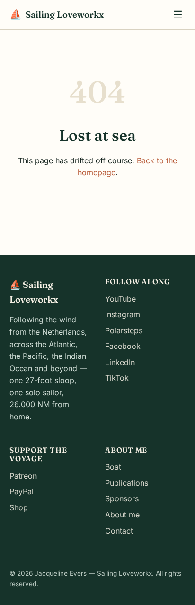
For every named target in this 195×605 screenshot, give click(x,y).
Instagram (122, 314)
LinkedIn (120, 362)
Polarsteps (123, 330)
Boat (113, 467)
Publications (126, 483)
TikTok (117, 378)
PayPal (21, 491)
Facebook (123, 346)
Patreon (23, 475)
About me (122, 514)
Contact (119, 530)
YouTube (120, 298)
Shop (18, 507)
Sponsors (122, 498)
